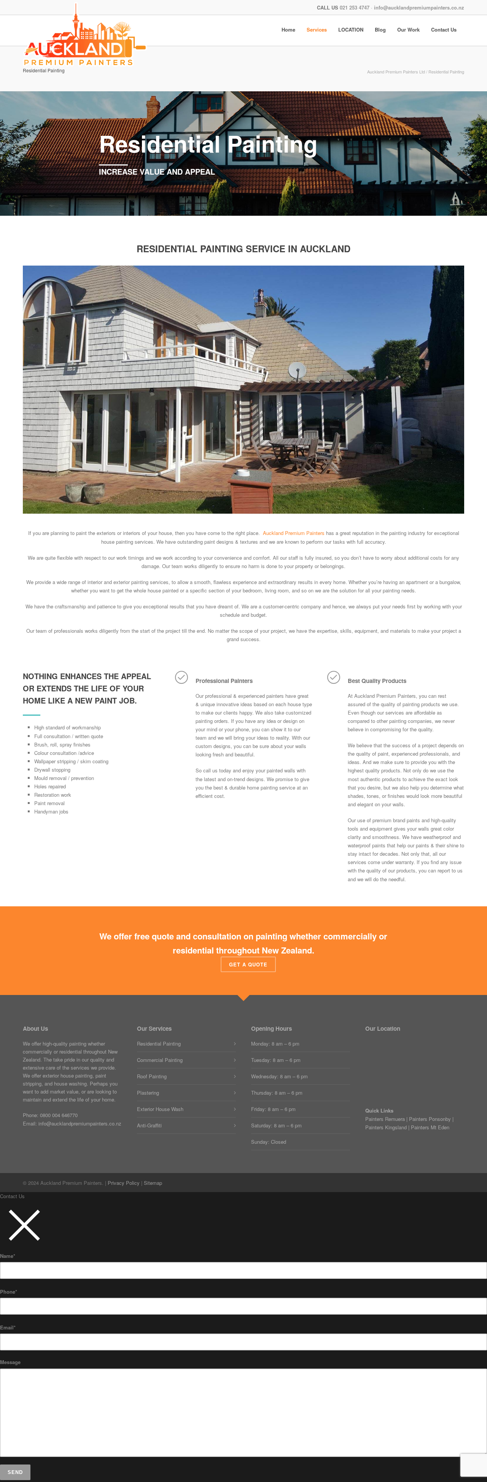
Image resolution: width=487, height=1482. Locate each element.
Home (288, 30)
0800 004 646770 (59, 1115)
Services (317, 30)
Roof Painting (152, 1076)
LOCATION (350, 30)
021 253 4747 (354, 7)
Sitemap (153, 1182)
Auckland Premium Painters (294, 532)
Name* (7, 1255)
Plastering (148, 1092)
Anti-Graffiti (149, 1125)
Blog (380, 30)
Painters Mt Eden (430, 1127)
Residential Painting (159, 1043)
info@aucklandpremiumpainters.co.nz (419, 7)
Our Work (408, 30)
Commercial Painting (160, 1059)
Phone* (8, 1291)
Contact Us (444, 30)
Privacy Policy (124, 1182)
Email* (8, 1327)
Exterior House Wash (160, 1109)
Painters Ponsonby (430, 1118)
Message (10, 1362)
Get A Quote (248, 964)
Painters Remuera (385, 1118)
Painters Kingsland (386, 1127)
